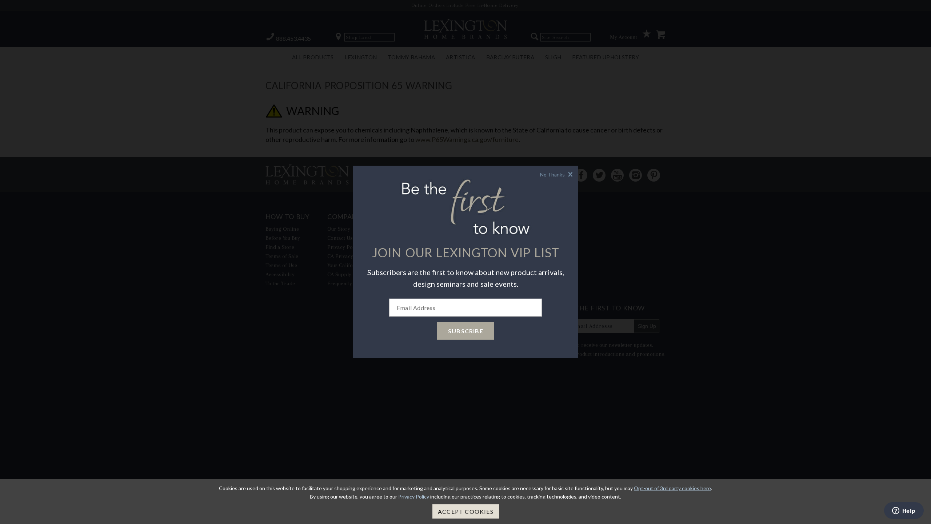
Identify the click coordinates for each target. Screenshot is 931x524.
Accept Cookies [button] (466, 511)
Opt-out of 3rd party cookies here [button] (672, 488)
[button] (557, 174)
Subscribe (465, 331)
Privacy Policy (413, 496)
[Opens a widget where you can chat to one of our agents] (904, 511)
